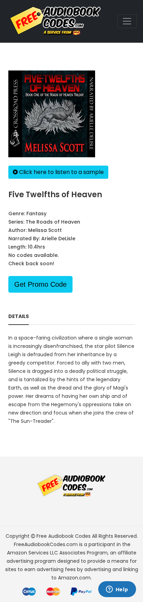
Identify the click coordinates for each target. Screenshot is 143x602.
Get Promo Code (40, 284)
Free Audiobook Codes (63, 536)
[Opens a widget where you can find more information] (117, 590)
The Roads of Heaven (53, 221)
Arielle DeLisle (58, 238)
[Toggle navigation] (127, 21)
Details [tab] (18, 316)
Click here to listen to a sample (61, 172)
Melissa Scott (45, 230)
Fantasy (36, 213)
